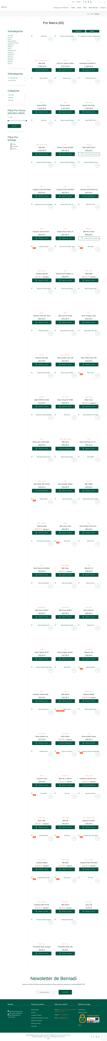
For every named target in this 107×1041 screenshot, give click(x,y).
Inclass (91, 649)
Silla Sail (65, 820)
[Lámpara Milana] (43, 846)
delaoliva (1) (11, 44)
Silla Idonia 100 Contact (42, 484)
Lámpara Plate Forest (41, 905)
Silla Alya (42, 147)
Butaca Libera (65, 105)
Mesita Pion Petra (89, 105)
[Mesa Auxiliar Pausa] (90, 720)
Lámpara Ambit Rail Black (65, 189)
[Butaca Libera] (66, 89)
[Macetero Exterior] (90, 804)
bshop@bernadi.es (63, 1017)
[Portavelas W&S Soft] (66, 930)
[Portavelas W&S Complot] (43, 930)
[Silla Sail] (66, 804)
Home (73, 7)
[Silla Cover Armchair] (66, 299)
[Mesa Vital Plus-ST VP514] (90, 425)
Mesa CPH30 (41, 105)
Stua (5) (10, 63)
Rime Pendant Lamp (89, 316)
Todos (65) (10, 35)
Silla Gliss (65, 863)
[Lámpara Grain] (43, 762)
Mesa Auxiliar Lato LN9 (65, 358)
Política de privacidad (36, 1020)
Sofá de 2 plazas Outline (65, 63)
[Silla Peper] (66, 552)
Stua (65, 102)
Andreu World (39, 144)
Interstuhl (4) (11, 54)
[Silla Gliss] (66, 846)
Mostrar (92, 31)
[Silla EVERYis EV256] (43, 383)
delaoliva (67, 565)
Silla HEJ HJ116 (88, 231)
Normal (14, 148)
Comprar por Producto (61, 7)
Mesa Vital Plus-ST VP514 (89, 442)
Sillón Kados (65, 736)
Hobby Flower (90, 817)
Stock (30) (10, 100)
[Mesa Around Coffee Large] (66, 257)
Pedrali (87, 691)
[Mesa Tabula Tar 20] (43, 636)
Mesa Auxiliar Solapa (65, 484)
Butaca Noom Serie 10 (65, 231)
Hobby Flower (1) (12, 50)
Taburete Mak (42, 526)
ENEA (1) (10, 46)
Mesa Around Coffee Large (65, 274)
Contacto (103, 7)
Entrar (73, 1)
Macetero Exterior (88, 820)
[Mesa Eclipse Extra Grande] (90, 509)
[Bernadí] (8, 7)
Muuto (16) (10, 58)
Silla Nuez (65, 442)
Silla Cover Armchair (65, 316)
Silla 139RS (89, 484)
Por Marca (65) (12, 80)
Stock (86, 102)
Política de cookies (35, 1023)
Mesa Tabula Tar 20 (42, 652)
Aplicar (14, 126)
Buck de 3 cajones (65, 778)
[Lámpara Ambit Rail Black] (66, 173)
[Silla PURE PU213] (90, 131)
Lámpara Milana (41, 863)
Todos (92, 14)
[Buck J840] (43, 804)
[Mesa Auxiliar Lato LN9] (66, 341)
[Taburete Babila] (90, 678)
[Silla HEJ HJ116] (90, 215)
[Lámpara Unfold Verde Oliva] (43, 678)
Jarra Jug (88, 905)
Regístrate (78, 1)
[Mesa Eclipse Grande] (66, 636)
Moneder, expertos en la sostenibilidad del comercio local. (52, 1036)
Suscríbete (65, 992)
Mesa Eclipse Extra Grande (89, 526)
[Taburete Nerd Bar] (43, 341)
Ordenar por (78, 31)
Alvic (67, 775)
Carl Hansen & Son (44, 60)
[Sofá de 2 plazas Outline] (66, 47)
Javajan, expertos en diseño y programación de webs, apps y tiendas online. (53, 1035)
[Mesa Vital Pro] (90, 594)
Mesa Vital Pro (89, 610)
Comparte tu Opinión (36, 1015)
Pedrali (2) (10, 59)
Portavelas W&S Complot (42, 947)
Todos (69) (11, 95)
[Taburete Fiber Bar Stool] (43, 299)
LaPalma (43, 523)
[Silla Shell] (43, 47)
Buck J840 (41, 820)
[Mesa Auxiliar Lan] (43, 720)
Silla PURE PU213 (88, 147)
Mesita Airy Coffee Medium (42, 442)
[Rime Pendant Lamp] (90, 299)
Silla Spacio (65, 905)
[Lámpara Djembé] (43, 257)
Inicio (88, 14)
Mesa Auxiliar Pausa (89, 736)
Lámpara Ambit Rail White (42, 189)
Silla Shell (41, 63)
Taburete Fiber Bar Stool (41, 316)
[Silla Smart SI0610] (43, 594)
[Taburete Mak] (43, 509)
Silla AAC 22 (88, 568)
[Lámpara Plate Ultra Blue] (90, 846)
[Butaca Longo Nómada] (66, 131)
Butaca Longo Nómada (65, 147)
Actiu (65, 144)
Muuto (65, 60)
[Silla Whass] (66, 678)
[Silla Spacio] (66, 888)
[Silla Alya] (43, 131)
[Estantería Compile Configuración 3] (90, 47)
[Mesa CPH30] (43, 89)
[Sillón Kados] (66, 720)
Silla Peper (65, 568)
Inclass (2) (10, 52)
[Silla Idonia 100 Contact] (43, 467)
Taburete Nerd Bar (41, 358)
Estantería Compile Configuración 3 (89, 63)
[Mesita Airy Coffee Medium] (43, 425)
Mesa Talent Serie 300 (89, 358)
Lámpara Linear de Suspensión (42, 231)
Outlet (79, 7)
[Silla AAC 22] (90, 552)
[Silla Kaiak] (90, 257)
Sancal (91, 102)
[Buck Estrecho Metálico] (43, 552)
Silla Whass (65, 694)
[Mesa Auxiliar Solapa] (66, 467)
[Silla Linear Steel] (66, 509)
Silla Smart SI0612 (65, 610)
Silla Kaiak (88, 274)
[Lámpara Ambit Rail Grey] (90, 173)
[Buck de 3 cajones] (66, 762)
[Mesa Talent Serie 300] (90, 341)
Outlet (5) (10, 97)
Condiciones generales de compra (39, 1018)
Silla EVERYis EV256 (41, 400)
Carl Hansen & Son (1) (13, 43)
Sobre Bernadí (93, 7)
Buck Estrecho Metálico (42, 568)
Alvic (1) (10, 39)
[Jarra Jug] (90, 888)
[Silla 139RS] (90, 467)
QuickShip (15, 146)
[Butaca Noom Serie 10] (66, 215)
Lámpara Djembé (42, 274)
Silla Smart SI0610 (41, 610)
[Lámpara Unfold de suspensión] (90, 762)
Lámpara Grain (42, 778)
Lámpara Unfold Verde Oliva (42, 694)
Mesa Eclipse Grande (65, 652)
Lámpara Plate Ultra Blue (88, 863)
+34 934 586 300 (64, 1014)
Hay (42, 102)
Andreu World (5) (12, 41)
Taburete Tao (88, 652)
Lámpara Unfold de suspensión (89, 778)
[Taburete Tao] (90, 636)
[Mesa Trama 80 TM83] (66, 383)
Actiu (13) (10, 37)
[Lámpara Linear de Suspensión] (43, 215)
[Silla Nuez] (66, 425)
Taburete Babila (88, 694)
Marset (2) (10, 56)
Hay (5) (9, 48)
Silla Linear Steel (65, 526)
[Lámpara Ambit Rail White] (43, 173)
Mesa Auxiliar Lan (42, 736)
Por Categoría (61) (13, 78)
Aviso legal (34, 1026)
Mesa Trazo (89, 400)
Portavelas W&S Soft (65, 947)
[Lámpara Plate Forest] (43, 888)
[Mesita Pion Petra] (90, 89)
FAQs (85, 7)
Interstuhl (88, 144)
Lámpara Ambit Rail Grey (89, 189)
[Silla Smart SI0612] (66, 594)
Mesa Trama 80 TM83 (65, 400)
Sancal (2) (10, 61)
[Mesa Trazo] (90, 383)
